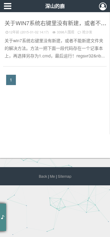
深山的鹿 (55, 5)
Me (52, 176)
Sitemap (65, 176)
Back (43, 176)
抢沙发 (86, 31)
